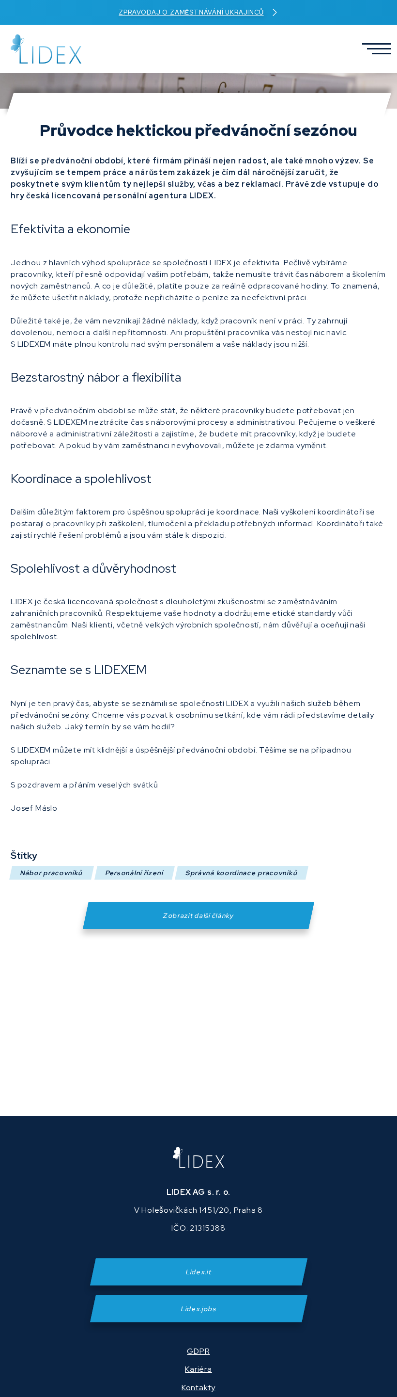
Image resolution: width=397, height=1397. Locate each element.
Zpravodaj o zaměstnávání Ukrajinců (191, 12)
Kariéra (198, 1369)
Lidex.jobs (198, 1308)
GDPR (198, 1351)
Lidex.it (198, 1272)
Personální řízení (135, 872)
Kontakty (198, 1387)
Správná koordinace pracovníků (241, 872)
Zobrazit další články (198, 915)
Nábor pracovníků (51, 872)
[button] (373, 49)
